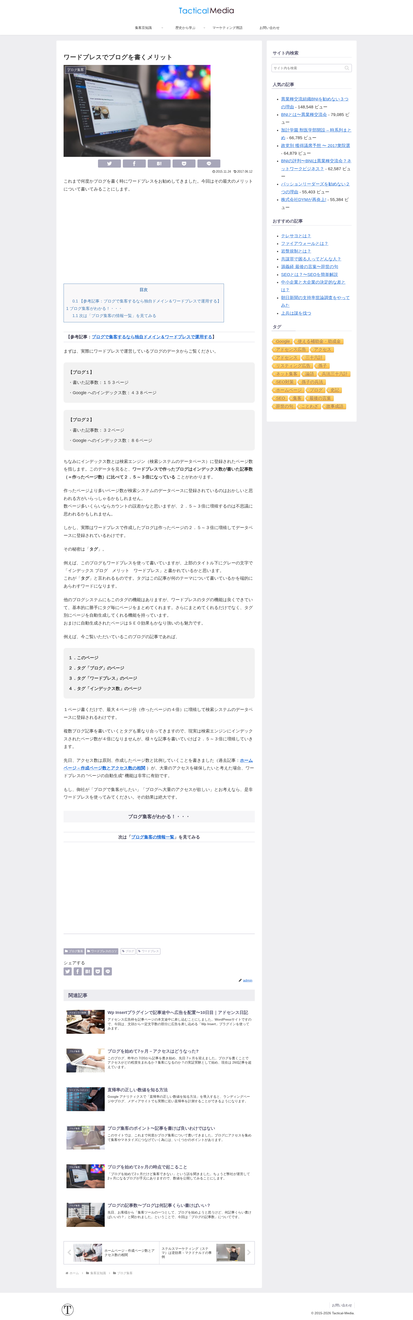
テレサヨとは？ (296, 235)
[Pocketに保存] (184, 163)
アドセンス (287, 357)
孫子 (322, 365)
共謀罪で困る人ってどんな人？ (311, 259)
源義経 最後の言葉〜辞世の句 (309, 266)
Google (283, 341)
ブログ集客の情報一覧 (152, 837)
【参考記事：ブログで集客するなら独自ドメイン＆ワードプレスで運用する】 (146, 301)
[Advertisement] (159, 238)
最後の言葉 (320, 398)
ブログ (129, 951)
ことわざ (309, 406)
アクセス (322, 349)
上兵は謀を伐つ (296, 313)
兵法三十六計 (335, 373)
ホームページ (289, 390)
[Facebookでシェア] (134, 163)
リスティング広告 (293, 365)
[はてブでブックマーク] (159, 163)
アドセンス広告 (291, 349)
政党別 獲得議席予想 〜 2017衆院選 (315, 145)
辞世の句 (284, 406)
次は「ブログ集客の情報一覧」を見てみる (114, 315)
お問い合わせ (342, 1305)
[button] (347, 68)
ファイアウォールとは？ (304, 243)
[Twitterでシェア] (109, 163)
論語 (309, 373)
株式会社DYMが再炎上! (303, 199)
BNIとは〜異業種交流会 (304, 114)
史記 (335, 390)
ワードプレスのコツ (104, 951)
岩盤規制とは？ (296, 251)
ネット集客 (287, 373)
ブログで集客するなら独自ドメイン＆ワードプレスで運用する (152, 336)
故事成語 (334, 406)
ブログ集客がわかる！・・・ (94, 308)
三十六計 (314, 357)
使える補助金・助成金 (319, 341)
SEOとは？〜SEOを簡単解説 (309, 274)
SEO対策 (285, 382)
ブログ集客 (76, 951)
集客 (297, 398)
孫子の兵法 (312, 382)
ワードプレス (150, 951)
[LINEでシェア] (208, 163)
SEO (280, 398)
